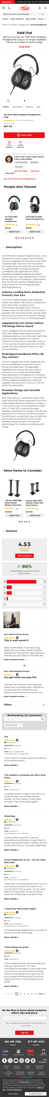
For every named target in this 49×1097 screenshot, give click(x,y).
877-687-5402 (36, 1041)
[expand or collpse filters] (43, 704)
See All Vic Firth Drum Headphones (20, 179)
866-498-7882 (13, 1041)
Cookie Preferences (14, 1090)
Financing (30, 1055)
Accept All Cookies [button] (35, 1094)
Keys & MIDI (31, 19)
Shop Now (24, 46)
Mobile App (43, 1055)
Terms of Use (6, 1067)
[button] (24, 247)
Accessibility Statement (39, 1067)
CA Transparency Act (8, 1073)
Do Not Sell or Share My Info (20, 1073)
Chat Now (34, 171)
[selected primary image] (24, 74)
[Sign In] (39, 7)
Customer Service (18, 1055)
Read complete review (14, 659)
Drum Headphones (39, 25)
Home (4, 25)
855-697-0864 (21, 171)
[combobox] (13, 725)
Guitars (5, 19)
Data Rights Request (31, 1073)
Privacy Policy (24, 1082)
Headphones (24, 25)
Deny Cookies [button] (13, 1094)
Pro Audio (13, 25)
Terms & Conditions (16, 1067)
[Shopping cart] (45, 7)
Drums (40, 19)
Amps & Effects (17, 19)
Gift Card (5, 1055)
